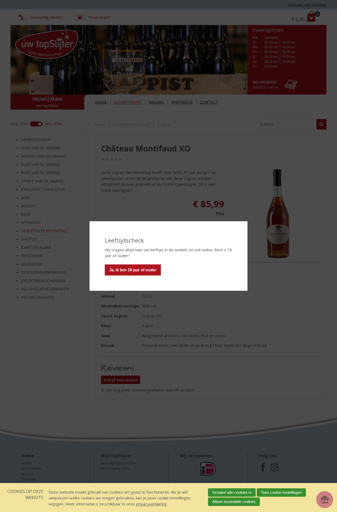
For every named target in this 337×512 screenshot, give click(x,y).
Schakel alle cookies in (231, 492)
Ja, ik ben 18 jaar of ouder (132, 270)
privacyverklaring (151, 503)
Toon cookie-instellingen (281, 492)
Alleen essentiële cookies (234, 501)
